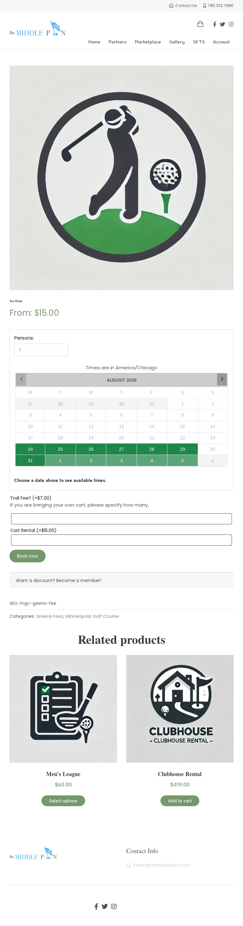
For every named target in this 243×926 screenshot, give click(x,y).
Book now (27, 556)
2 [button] (88, 459)
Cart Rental (33, 530)
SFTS (199, 41)
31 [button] (24, 459)
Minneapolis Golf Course (92, 616)
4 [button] (148, 459)
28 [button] (145, 447)
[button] (21, 379)
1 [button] (57, 459)
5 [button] (179, 459)
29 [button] (177, 447)
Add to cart (180, 801)
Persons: (24, 337)
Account (221, 41)
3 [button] (118, 459)
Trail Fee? (31, 498)
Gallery (177, 41)
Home (94, 41)
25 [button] (54, 447)
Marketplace (148, 41)
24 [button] (24, 447)
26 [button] (88, 447)
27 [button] (116, 447)
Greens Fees (49, 616)
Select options (63, 801)
